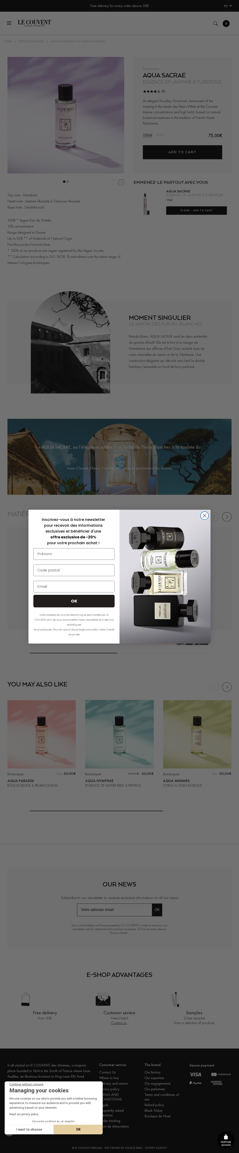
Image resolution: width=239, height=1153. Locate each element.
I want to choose (29, 1129)
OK (78, 1129)
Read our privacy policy (23, 1114)
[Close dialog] (204, 516)
